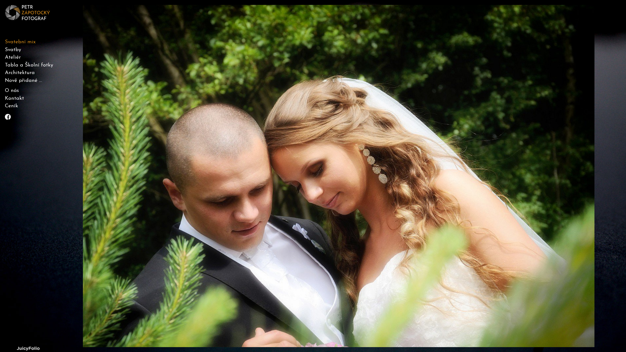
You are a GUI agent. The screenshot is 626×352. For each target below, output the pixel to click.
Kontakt (14, 98)
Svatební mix (20, 41)
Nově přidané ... (23, 80)
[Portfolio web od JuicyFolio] (28, 349)
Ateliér (13, 57)
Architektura (20, 72)
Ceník (11, 106)
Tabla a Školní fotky (29, 65)
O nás (12, 90)
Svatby (13, 49)
